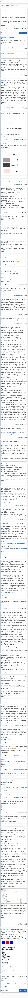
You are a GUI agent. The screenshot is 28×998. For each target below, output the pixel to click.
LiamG (18, 742)
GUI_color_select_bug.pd (8, 592)
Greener (17, 812)
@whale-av (4, 53)
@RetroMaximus (5, 929)
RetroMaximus (11, 923)
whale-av (6, 47)
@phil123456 (4, 37)
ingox (6, 970)
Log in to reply (23, 32)
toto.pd (3, 605)
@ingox (3, 976)
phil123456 (17, 28)
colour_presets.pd (6, 739)
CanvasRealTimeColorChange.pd (10, 845)
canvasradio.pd (21, 938)
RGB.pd (3, 809)
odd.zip (10, 781)
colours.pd (11, 37)
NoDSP (17, 424)
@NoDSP (3, 746)
